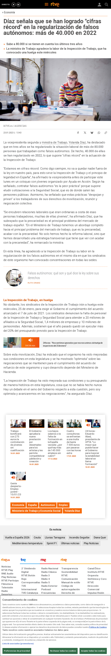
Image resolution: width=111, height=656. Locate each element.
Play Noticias (91, 543)
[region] (55, 625)
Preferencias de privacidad (17, 651)
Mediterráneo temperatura (27, 543)
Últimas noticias (70, 543)
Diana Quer (100, 537)
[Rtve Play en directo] (13, 5)
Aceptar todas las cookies (93, 651)
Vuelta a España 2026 (17, 537)
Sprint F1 (52, 543)
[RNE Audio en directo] (18, 5)
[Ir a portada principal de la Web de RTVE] (10, 559)
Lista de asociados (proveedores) (18, 643)
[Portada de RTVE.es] (55, 4)
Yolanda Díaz (77, 142)
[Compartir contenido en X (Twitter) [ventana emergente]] (85, 132)
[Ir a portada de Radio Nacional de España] (50, 560)
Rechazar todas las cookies (63, 651)
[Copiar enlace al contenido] (105, 132)
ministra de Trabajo (54, 142)
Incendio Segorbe (79, 537)
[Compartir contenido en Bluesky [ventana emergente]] (91, 132)
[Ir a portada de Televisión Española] (30, 560)
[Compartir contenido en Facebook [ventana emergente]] (78, 132)
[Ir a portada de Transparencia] (85, 560)
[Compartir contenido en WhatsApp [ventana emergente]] (98, 132)
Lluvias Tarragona (55, 537)
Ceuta (37, 537)
